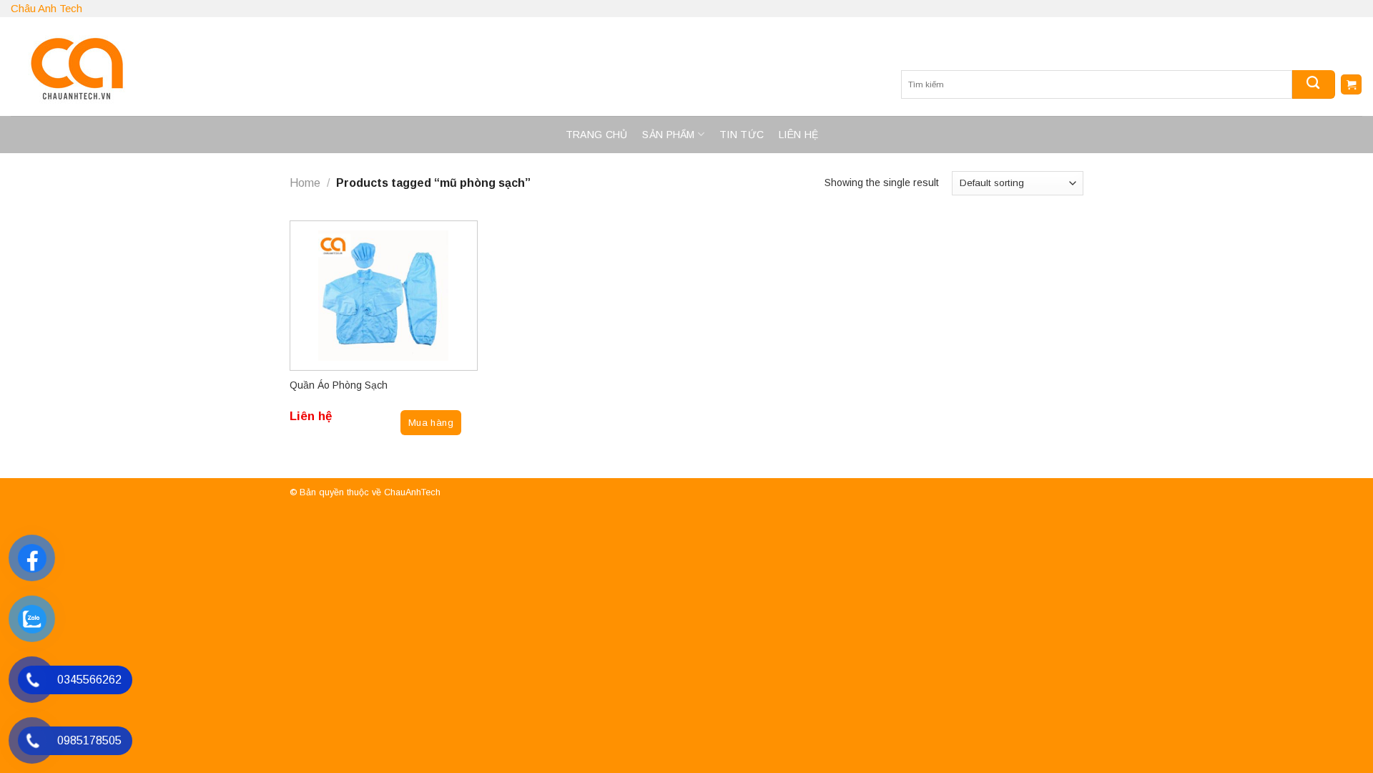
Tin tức (741, 134)
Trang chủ (597, 134)
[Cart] (1351, 84)
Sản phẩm (668, 134)
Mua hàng (430, 422)
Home (305, 182)
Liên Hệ (798, 134)
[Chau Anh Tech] (261, 67)
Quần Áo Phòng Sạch (339, 385)
